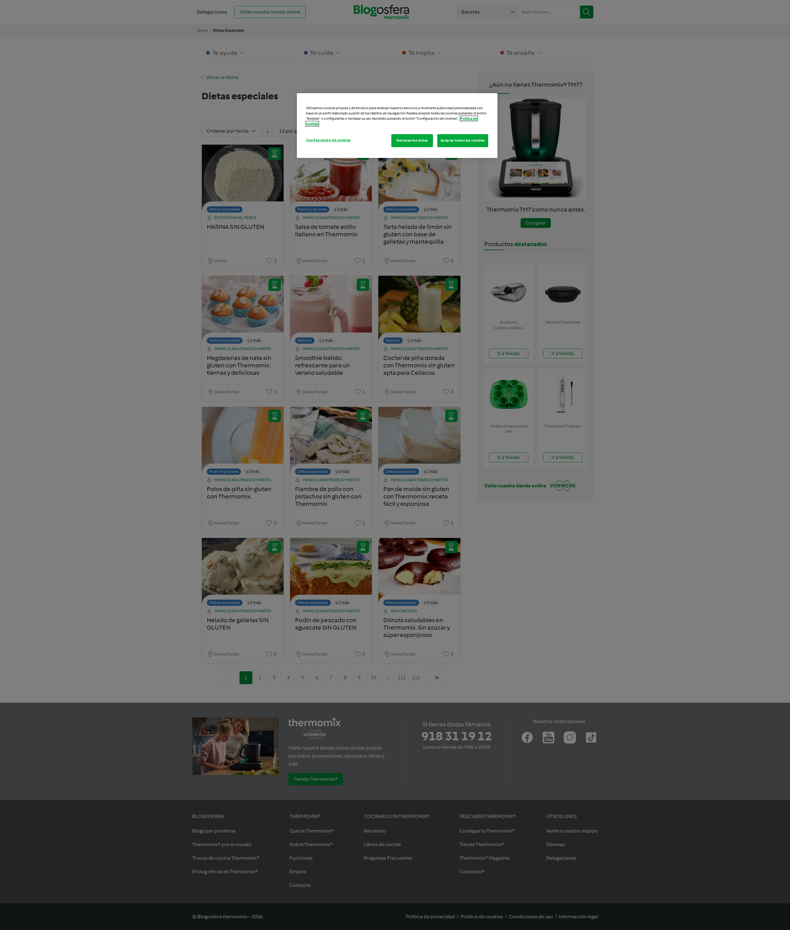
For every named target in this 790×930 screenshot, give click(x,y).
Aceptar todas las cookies (463, 140)
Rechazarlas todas (412, 140)
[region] (397, 125)
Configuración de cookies (328, 140)
